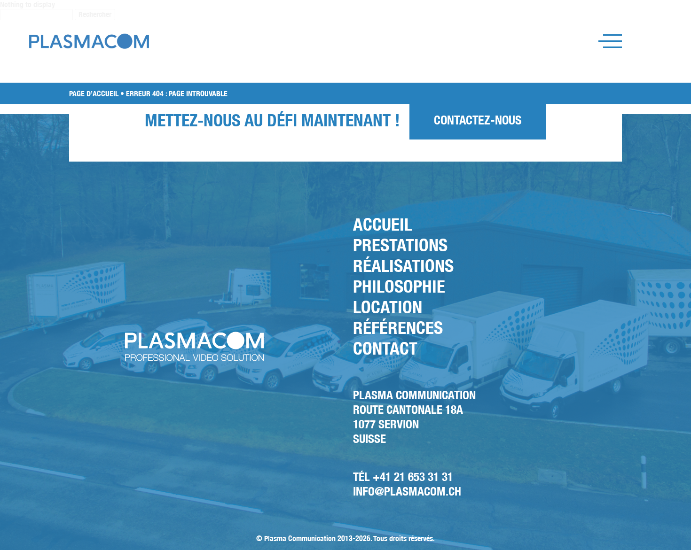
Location (387, 307)
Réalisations (403, 266)
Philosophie (399, 286)
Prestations (400, 245)
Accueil (382, 224)
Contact (385, 348)
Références (398, 328)
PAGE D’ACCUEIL (93, 93)
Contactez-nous (478, 120)
